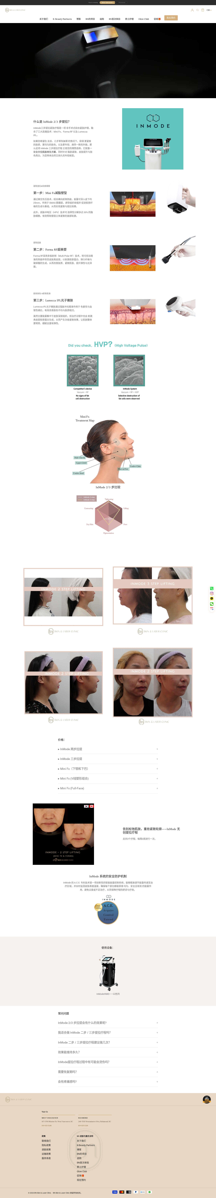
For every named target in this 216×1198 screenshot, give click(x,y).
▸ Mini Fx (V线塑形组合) (73, 778)
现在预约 (171, 17)
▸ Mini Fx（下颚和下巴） (74, 769)
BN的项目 (90, 19)
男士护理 (129, 19)
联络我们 (46, 1141)
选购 (102, 19)
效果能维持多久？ (69, 1052)
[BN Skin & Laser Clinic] (15, 10)
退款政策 (46, 1149)
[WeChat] (212, 604)
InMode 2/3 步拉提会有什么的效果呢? (82, 1023)
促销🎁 (157, 19)
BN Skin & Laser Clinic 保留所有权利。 (67, 1193)
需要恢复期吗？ (68, 1072)
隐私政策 (46, 1145)
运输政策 (46, 1154)
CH (208, 10)
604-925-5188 (47, 1126)
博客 (78, 19)
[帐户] (192, 10)
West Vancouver (107, 2)
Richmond (122, 2)
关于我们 (44, 19)
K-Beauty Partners (62, 19)
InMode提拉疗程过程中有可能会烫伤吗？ (84, 1062)
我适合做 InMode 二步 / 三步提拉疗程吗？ (85, 1032)
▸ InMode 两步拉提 (70, 749)
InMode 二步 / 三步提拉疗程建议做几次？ (84, 1042)
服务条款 (46, 1158)
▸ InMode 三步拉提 (70, 759)
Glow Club (143, 19)
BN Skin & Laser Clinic (42, 1193)
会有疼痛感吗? (67, 1081)
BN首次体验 (114, 19)
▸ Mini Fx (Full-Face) (71, 788)
